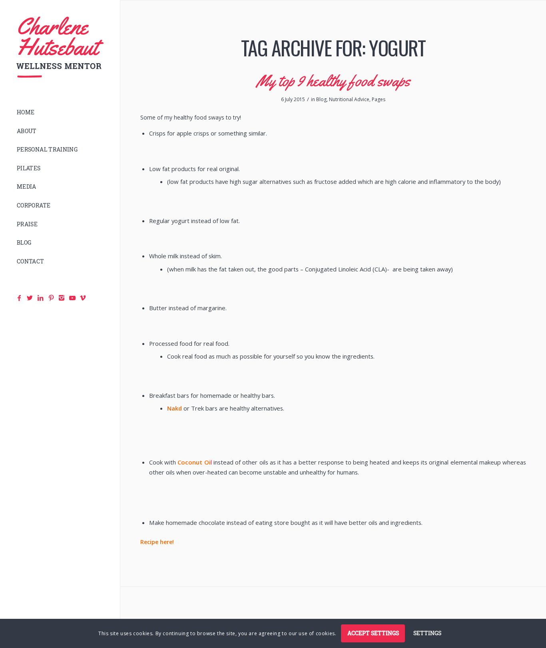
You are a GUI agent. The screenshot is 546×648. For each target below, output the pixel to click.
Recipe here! (157, 542)
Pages (378, 99)
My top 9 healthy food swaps (333, 80)
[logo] (60, 47)
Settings (427, 633)
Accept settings (373, 633)
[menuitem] (60, 112)
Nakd (174, 408)
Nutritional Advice (349, 99)
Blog (321, 99)
